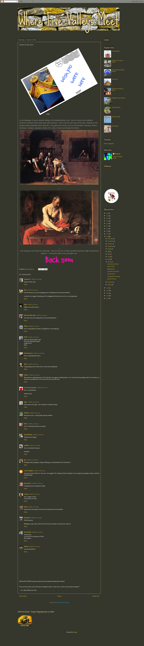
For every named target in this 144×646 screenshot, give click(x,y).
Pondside (26, 413)
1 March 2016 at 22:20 (42, 387)
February (110, 282)
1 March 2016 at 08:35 (36, 279)
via (59, 188)
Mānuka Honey (116, 107)
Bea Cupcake (27, 532)
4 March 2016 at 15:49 (33, 507)
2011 (107, 298)
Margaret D (27, 279)
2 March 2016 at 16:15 (38, 434)
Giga (25, 304)
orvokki (26, 494)
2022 (107, 221)
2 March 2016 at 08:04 (33, 424)
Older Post (95, 596)
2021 (107, 223)
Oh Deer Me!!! (111, 274)
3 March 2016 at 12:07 (37, 483)
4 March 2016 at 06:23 (34, 494)
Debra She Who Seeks (30, 315)
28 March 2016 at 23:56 (34, 546)
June (109, 254)
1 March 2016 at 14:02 (41, 315)
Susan (25, 364)
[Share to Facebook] (45, 269)
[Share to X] (43, 269)
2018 (107, 231)
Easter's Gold (110, 266)
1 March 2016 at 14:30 (33, 326)
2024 (107, 216)
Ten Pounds (115, 126)
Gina (25, 290)
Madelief (26, 445)
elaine (25, 402)
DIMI (25, 337)
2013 (107, 293)
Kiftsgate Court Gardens (118, 98)
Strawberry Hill (116, 117)
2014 (107, 290)
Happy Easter (111, 269)
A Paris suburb (116, 51)
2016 (107, 236)
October (110, 244)
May (109, 257)
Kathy (25, 507)
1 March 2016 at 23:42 (34, 413)
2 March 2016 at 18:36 (34, 445)
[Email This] (39, 269)
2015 (107, 288)
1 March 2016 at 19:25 (33, 337)
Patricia (26, 375)
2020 (107, 226)
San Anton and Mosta (113, 264)
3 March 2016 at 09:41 (39, 471)
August (110, 249)
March (109, 262)
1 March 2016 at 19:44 (38, 353)
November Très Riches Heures (118, 70)
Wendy (26, 326)
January (110, 285)
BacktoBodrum (28, 434)
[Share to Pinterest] (47, 269)
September (111, 246)
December (110, 238)
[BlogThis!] (41, 269)
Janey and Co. (27, 483)
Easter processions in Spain (117, 89)
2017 (107, 234)
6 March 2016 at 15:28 (37, 532)
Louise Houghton (28, 471)
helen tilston (27, 518)
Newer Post (23, 596)
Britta (25, 424)
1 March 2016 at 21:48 (34, 375)
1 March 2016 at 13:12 (32, 304)
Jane (25, 460)
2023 (107, 218)
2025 (107, 213)
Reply (25, 284)
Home (60, 596)
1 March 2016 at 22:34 (33, 402)
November (111, 241)
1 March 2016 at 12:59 (32, 290)
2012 (107, 296)
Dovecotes (115, 79)
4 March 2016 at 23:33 (36, 518)
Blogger (75, 632)
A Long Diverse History (113, 276)
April (109, 259)
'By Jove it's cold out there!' (117, 61)
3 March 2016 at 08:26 (32, 460)
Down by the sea (28, 353)
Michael (26, 546)
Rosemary (117, 154)
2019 (107, 229)
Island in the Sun (111, 279)
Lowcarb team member (30, 387)
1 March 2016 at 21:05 (33, 364)
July (109, 251)
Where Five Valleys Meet (68, 19)
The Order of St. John (113, 271)
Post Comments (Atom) (63, 602)
